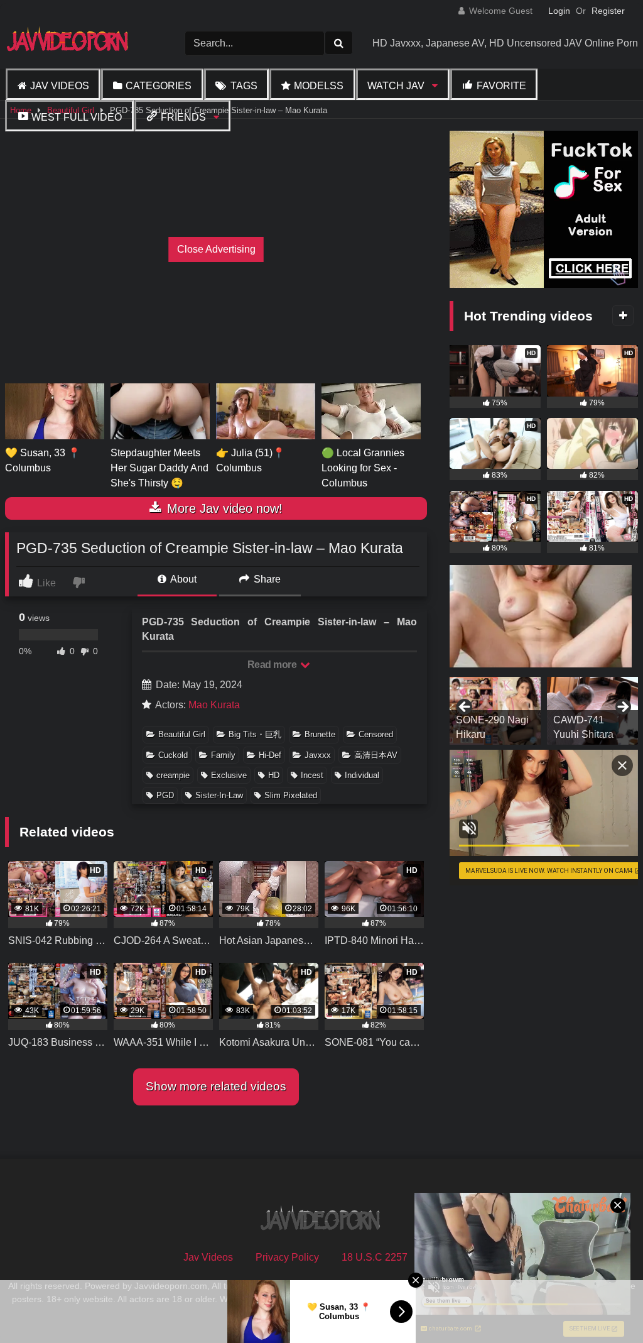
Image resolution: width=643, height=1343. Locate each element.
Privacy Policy (287, 1257)
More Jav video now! (223, 508)
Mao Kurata (214, 704)
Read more (273, 664)
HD (273, 775)
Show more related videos (216, 1086)
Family (223, 755)
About (182, 579)
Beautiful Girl (181, 734)
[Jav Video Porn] (75, 43)
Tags (243, 85)
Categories (159, 85)
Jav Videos (59, 85)
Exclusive (229, 775)
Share (266, 579)
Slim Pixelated (290, 795)
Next (622, 707)
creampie (173, 775)
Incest (312, 775)
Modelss (318, 85)
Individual (362, 775)
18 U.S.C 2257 (375, 1257)
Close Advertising (216, 249)
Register (608, 11)
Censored (376, 734)
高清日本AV (375, 755)
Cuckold (173, 755)
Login (559, 11)
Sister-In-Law (219, 795)
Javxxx (318, 755)
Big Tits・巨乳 (255, 734)
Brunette (320, 734)
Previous (465, 707)
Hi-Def (270, 755)
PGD (165, 795)
